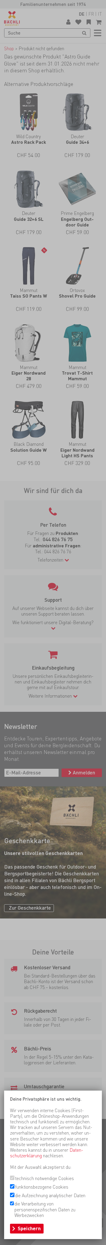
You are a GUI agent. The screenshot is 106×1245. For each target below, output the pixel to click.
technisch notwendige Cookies (44, 1178)
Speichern (29, 1228)
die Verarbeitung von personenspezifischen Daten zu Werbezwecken (44, 1209)
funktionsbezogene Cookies (41, 1187)
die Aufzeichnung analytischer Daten (50, 1195)
